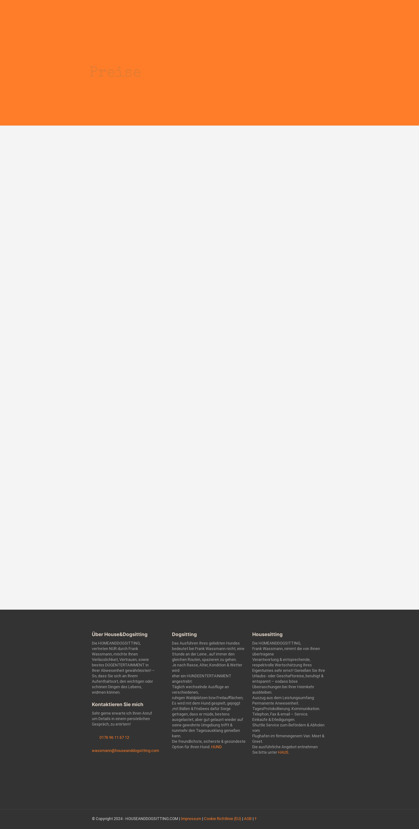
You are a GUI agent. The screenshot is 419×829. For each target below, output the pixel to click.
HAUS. (283, 752)
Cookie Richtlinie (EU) (222, 818)
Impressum (191, 818)
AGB (248, 818)
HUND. (216, 747)
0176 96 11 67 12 (114, 737)
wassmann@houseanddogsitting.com (125, 750)
